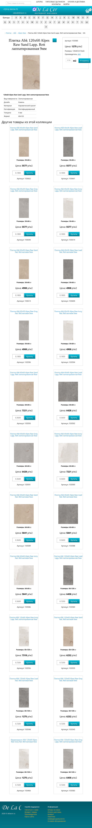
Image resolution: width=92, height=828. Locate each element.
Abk (14, 33)
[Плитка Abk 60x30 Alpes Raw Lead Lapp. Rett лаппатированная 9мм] (68, 147)
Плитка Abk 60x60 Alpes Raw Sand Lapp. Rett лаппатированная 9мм (24, 373)
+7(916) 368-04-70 (10, 9)
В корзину (84, 61)
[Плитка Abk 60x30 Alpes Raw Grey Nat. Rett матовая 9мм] (24, 330)
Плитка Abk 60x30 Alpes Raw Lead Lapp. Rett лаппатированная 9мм (68, 129)
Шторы (39, 2)
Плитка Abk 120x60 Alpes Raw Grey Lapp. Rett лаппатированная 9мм (68, 741)
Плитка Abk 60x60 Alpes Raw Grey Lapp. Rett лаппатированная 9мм (24, 435)
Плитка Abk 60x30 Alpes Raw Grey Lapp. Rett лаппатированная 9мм (24, 190)
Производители (31, 814)
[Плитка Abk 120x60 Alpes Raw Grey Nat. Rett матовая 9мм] (68, 698)
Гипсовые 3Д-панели (55, 2)
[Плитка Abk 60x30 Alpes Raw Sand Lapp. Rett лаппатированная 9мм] (24, 147)
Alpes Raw (22, 33)
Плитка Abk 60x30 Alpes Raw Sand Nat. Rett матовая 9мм (24, 251)
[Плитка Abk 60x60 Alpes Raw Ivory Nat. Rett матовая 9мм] (24, 575)
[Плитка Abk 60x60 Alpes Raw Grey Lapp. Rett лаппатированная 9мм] (24, 453)
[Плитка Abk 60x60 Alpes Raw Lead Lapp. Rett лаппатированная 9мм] (68, 391)
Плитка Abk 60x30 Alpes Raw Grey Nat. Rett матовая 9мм (24, 312)
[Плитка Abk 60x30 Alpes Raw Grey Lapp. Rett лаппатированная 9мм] (24, 208)
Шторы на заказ (54, 810)
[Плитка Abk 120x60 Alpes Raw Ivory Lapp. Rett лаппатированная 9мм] (24, 636)
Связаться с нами (31, 810)
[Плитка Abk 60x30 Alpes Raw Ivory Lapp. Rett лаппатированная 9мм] (68, 208)
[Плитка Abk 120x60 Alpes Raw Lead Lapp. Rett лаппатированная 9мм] (68, 575)
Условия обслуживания (57, 821)
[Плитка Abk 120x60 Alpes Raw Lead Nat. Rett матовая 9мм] (24, 698)
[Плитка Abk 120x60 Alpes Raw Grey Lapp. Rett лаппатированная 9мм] (68, 759)
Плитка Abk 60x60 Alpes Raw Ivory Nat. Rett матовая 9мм (24, 557)
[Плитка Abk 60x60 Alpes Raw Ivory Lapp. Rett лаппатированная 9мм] (68, 453)
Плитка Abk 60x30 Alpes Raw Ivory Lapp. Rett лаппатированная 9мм (68, 190)
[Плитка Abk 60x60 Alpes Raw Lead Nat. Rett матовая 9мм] (68, 514)
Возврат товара (31, 812)
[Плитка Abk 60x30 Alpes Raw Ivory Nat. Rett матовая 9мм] (68, 330)
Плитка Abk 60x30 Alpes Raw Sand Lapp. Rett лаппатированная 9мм (24, 129)
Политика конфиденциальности (56, 817)
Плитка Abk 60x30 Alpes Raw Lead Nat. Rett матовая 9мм (68, 251)
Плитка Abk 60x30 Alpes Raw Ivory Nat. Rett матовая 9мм (68, 312)
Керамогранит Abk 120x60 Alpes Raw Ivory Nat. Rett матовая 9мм (24, 741)
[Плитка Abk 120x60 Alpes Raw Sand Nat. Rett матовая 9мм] (68, 636)
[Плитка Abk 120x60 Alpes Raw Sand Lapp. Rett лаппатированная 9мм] (31, 72)
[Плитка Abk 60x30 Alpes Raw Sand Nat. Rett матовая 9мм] (24, 269)
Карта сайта (29, 816)
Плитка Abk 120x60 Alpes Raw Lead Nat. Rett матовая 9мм (24, 679)
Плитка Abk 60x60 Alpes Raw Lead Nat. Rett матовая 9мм (68, 496)
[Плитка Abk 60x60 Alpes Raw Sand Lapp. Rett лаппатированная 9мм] (24, 391)
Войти (66, 4)
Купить (29, 173)
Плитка (8, 33)
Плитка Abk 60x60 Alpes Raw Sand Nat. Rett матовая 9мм (24, 496)
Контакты (56, 4)
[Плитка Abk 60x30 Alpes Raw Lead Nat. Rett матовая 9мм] (68, 269)
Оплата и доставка (76, 2)
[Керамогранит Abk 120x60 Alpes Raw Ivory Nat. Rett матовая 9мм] (24, 759)
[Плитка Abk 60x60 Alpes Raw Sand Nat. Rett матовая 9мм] (24, 514)
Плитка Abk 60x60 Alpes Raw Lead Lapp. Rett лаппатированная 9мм (68, 373)
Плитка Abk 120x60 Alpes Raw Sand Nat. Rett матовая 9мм (68, 618)
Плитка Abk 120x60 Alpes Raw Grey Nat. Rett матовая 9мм (68, 679)
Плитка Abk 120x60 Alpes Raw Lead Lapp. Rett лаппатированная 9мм (68, 557)
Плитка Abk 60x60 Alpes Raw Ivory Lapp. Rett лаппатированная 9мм (68, 435)
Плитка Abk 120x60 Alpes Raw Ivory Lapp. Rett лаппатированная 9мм (24, 618)
